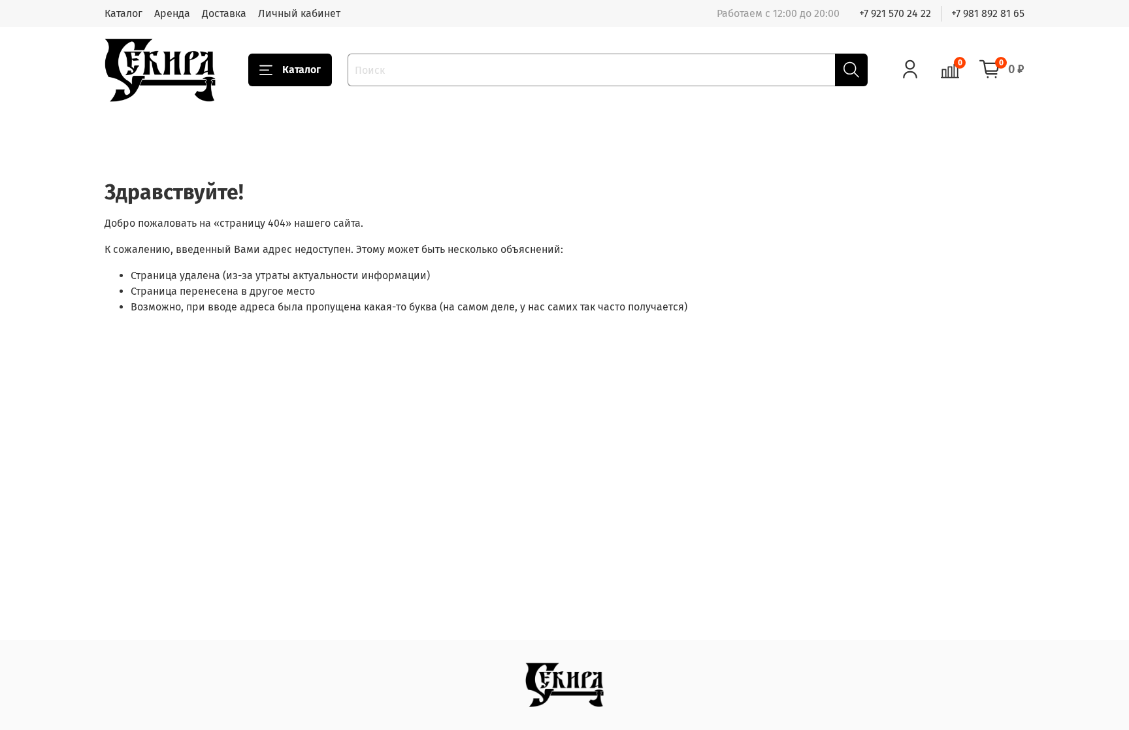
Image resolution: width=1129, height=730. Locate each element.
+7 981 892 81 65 (987, 13)
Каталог (123, 13)
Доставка (224, 13)
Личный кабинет (299, 13)
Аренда (172, 13)
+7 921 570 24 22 (895, 13)
